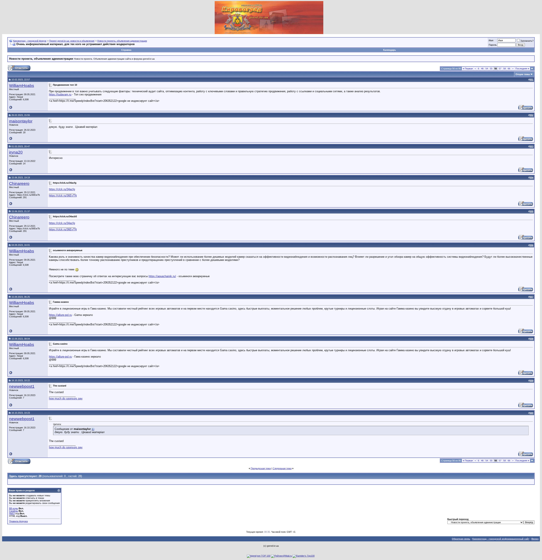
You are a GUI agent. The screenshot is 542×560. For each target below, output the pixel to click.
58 (504, 68)
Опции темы (523, 74)
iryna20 (16, 152)
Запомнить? (527, 41)
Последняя (522, 68)
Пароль (493, 45)
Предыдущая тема (261, 468)
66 (509, 68)
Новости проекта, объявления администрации (122, 41)
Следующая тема (282, 468)
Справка (126, 50)
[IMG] (12, 513)
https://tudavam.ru (60, 94)
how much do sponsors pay (66, 398)
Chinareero (19, 183)
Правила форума (18, 521)
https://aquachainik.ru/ (162, 276)
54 (486, 68)
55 (491, 68)
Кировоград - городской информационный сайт (500, 539)
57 (500, 68)
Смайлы (13, 511)
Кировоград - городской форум (29, 41)
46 (482, 68)
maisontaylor (20, 121)
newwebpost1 (22, 386)
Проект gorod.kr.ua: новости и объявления (71, 41)
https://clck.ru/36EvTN (63, 195)
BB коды (13, 508)
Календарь (389, 50)
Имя (491, 40)
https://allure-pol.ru (60, 314)
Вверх (535, 539)
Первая (468, 68)
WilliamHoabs (21, 85)
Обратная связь (461, 539)
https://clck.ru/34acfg (62, 189)
